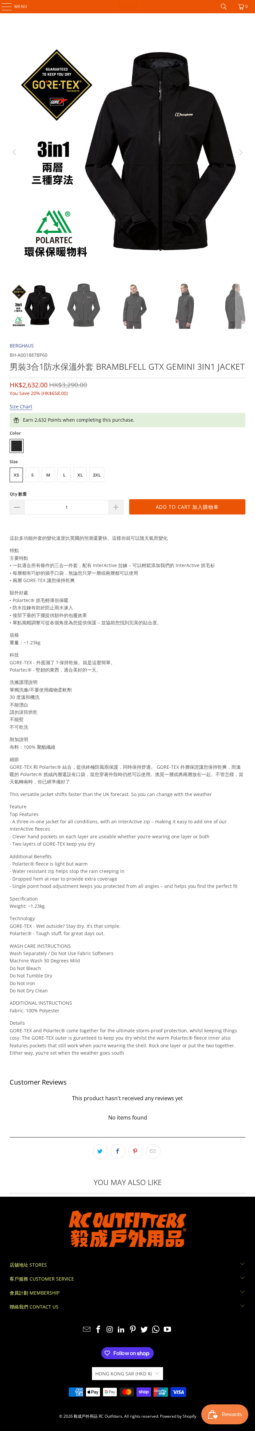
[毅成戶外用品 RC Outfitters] (127, 6)
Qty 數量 (18, 494)
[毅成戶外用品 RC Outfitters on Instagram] (110, 1330)
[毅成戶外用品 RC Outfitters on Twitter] (144, 1330)
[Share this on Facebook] (118, 1151)
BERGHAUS (22, 345)
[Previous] (14, 152)
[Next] (240, 152)
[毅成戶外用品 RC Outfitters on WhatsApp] (156, 1330)
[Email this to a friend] (153, 1151)
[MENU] (3, 6)
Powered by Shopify (178, 1416)
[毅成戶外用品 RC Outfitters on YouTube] (168, 1330)
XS (16, 475)
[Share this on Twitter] (100, 1151)
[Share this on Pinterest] (135, 1151)
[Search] (223, 6)
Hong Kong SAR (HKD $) (123, 1373)
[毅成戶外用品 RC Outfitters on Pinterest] (133, 1330)
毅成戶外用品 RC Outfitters (98, 1416)
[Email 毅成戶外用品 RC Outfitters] (87, 1330)
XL (80, 475)
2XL (97, 475)
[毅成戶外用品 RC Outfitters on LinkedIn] (122, 1330)
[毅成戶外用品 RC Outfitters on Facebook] (98, 1330)
